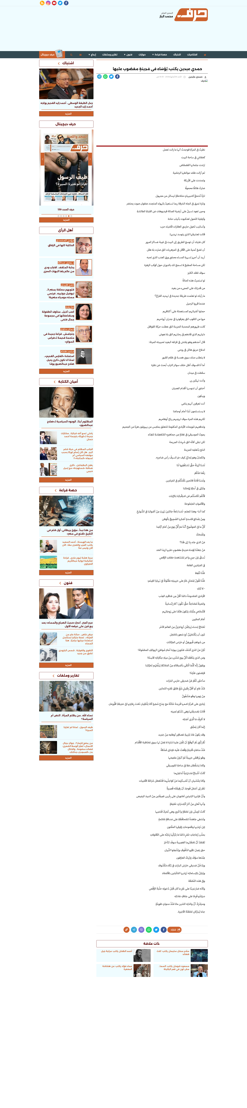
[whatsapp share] (105, 76)
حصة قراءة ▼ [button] (159, 54)
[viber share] (99, 76)
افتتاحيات (192, 54)
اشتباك (177, 54)
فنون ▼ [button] (128, 54)
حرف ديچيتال (48, 54)
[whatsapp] (127, 930)
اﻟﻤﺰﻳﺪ (66, 371)
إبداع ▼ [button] (92, 54)
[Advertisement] (91, 28)
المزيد (68, 113)
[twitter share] (111, 76)
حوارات (142, 54)
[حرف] (191, 14)
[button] (71, 216)
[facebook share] (117, 76)
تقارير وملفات (109, 54)
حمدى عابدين (195, 77)
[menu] (80, 54)
